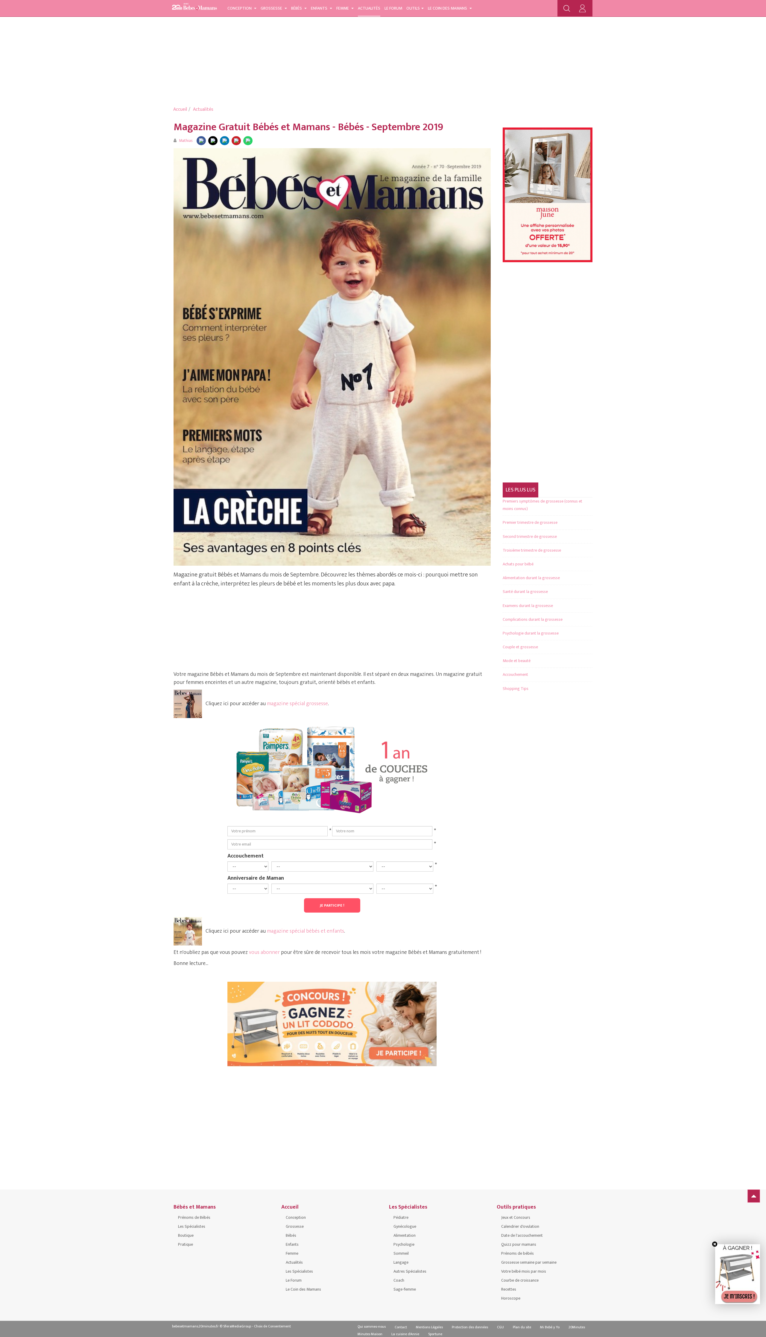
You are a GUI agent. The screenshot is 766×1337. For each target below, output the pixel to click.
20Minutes (577, 1327)
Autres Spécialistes (409, 1271)
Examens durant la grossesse (528, 605)
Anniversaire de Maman (255, 878)
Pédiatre (400, 1217)
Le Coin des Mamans (448, 8)
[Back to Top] (753, 1196)
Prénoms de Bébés (194, 1217)
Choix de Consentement (272, 1326)
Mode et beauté (517, 660)
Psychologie (403, 1244)
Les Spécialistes (191, 1226)
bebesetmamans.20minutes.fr (195, 1326)
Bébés (297, 8)
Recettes (508, 1289)
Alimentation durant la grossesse (531, 577)
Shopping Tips (515, 688)
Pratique (185, 1244)
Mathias (186, 140)
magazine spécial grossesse (297, 703)
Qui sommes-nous (372, 1327)
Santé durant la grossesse (525, 591)
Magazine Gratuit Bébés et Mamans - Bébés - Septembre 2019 (308, 127)
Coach (398, 1280)
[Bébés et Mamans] (194, 7)
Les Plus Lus (520, 489)
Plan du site (522, 1327)
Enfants (319, 8)
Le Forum (393, 8)
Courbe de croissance (520, 1280)
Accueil (180, 109)
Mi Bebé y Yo (550, 1327)
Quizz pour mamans (518, 1244)
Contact (401, 1327)
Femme (343, 8)
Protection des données (470, 1327)
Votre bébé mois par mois (523, 1271)
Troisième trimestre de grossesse (532, 550)
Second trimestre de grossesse (530, 536)
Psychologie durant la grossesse (531, 633)
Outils (413, 8)
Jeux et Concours (515, 1217)
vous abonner (264, 952)
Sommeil (401, 1253)
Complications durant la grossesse (533, 619)
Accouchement (245, 856)
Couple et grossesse (520, 647)
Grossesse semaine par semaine (529, 1262)
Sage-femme (404, 1289)
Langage (400, 1262)
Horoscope (510, 1298)
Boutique (186, 1235)
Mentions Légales (429, 1327)
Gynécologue (404, 1226)
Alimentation (404, 1235)
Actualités (369, 8)
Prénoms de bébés (517, 1253)
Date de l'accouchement (522, 1235)
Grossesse (272, 8)
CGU (500, 1327)
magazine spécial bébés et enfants (305, 931)
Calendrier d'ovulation (520, 1226)
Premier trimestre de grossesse (530, 522)
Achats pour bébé (518, 564)
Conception (240, 8)
